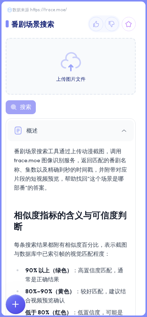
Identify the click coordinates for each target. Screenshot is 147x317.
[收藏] (129, 24)
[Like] (96, 24)
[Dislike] (112, 24)
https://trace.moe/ (48, 9)
